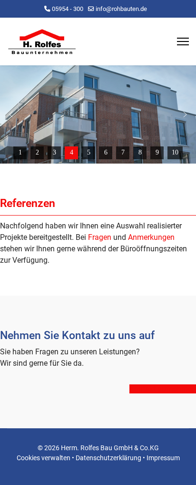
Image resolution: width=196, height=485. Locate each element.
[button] (11, 114)
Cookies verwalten (43, 458)
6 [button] (106, 152)
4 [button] (71, 152)
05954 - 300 (67, 8)
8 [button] (140, 152)
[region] (98, 114)
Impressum (163, 458)
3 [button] (54, 152)
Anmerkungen (151, 237)
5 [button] (88, 152)
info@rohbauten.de (121, 8)
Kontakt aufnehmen (162, 388)
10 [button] (175, 152)
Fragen (99, 237)
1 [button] (20, 152)
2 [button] (37, 152)
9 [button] (157, 152)
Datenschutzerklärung (108, 458)
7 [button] (123, 152)
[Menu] (183, 41)
